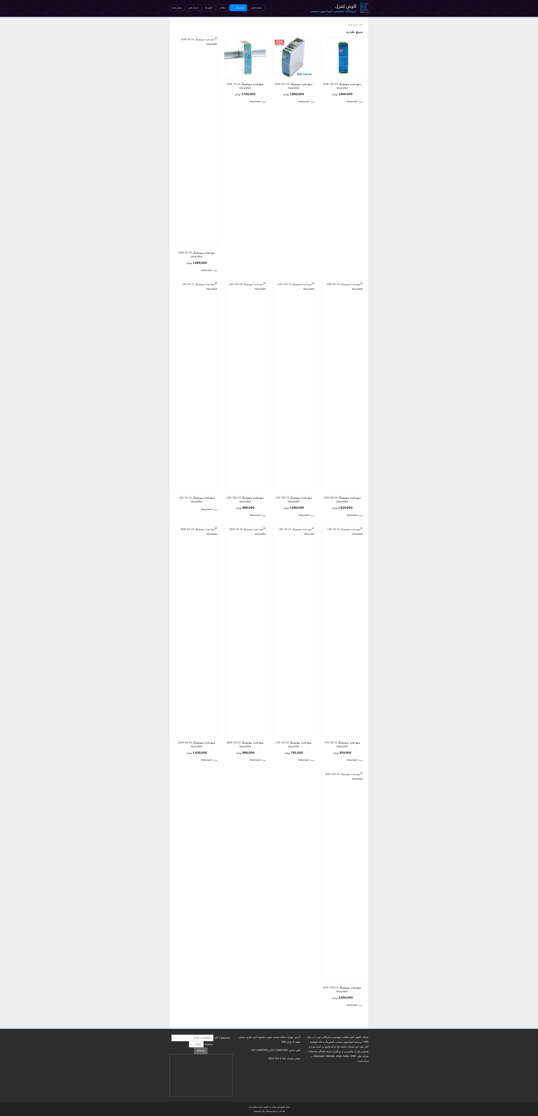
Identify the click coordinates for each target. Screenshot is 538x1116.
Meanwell (352, 101)
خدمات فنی (193, 7)
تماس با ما (177, 7)
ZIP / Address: (222, 1037)
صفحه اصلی (256, 7)
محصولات (239, 7)
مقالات (222, 7)
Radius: (208, 1044)
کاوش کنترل (346, 6)
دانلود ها (209, 7)
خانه (361, 24)
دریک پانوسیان (259, 1111)
